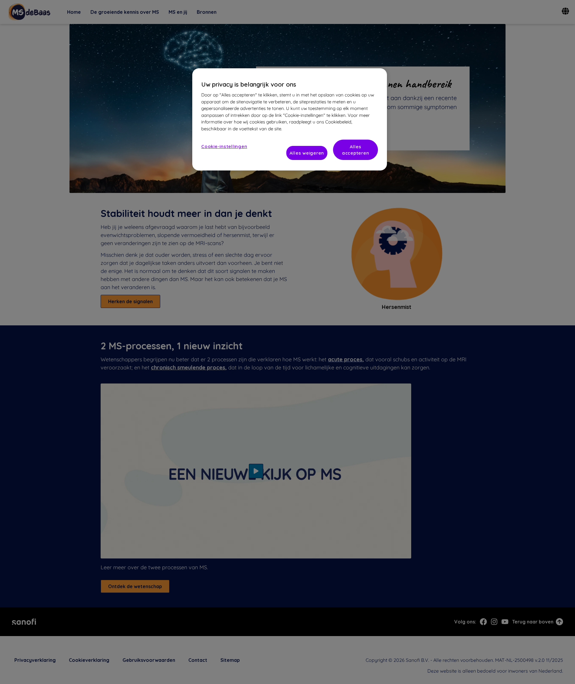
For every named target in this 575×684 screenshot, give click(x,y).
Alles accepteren (355, 150)
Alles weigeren (307, 153)
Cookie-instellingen (224, 146)
